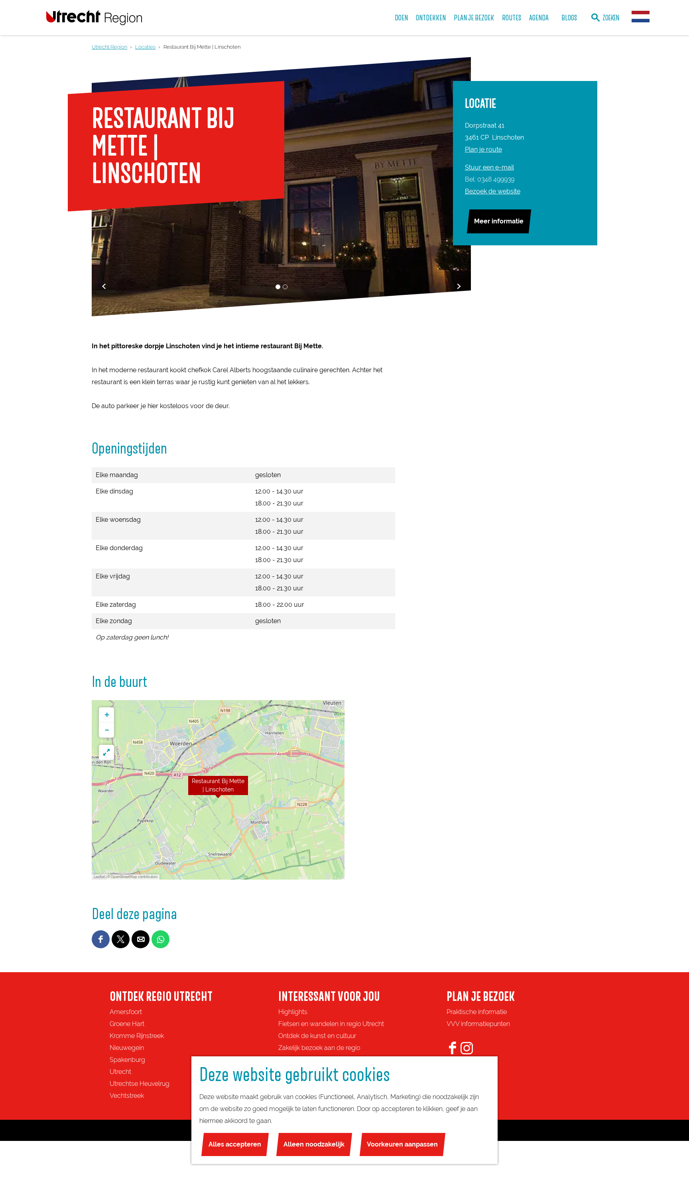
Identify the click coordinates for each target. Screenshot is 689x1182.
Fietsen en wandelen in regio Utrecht (331, 1024)
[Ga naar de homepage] (94, 17)
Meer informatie (499, 221)
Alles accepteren (235, 1144)
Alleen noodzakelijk (313, 1144)
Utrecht (120, 1071)
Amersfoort (126, 1012)
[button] (218, 790)
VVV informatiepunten (478, 1024)
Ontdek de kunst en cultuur (317, 1036)
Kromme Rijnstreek (137, 1036)
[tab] (278, 286)
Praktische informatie (477, 1012)
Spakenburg (127, 1060)
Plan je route (483, 149)
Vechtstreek (127, 1095)
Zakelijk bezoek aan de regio (319, 1048)
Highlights (292, 1012)
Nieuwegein (127, 1048)
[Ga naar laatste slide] (104, 286)
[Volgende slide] (459, 286)
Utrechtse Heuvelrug (139, 1083)
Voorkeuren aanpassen (402, 1144)
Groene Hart (127, 1024)
